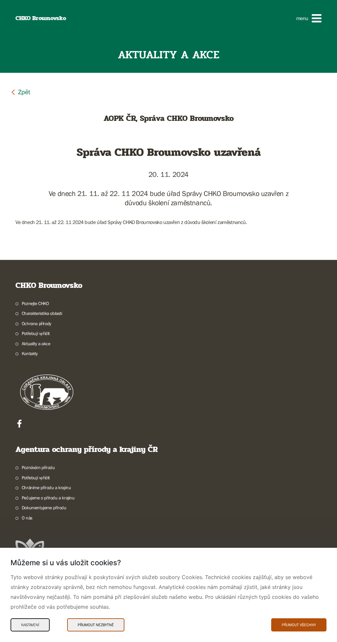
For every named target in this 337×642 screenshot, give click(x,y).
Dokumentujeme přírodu (44, 507)
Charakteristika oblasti (42, 313)
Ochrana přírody (36, 323)
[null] (20, 92)
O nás (27, 517)
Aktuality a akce (36, 343)
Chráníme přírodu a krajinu (46, 487)
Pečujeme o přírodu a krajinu (48, 497)
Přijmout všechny (299, 625)
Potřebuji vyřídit (36, 333)
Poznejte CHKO (35, 303)
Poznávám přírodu (38, 467)
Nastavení (30, 625)
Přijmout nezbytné (96, 625)
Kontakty (30, 353)
